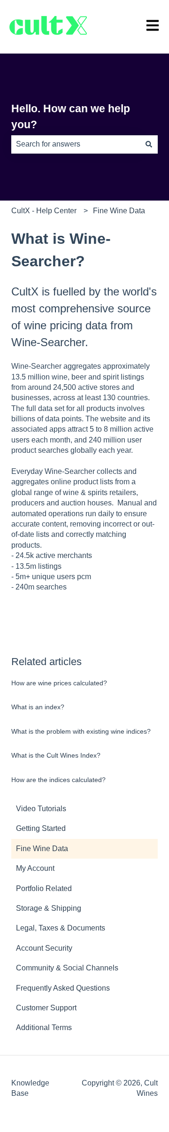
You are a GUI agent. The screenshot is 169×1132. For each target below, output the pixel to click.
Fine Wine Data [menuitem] (42, 849)
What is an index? (37, 707)
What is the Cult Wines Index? (55, 755)
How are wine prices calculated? (59, 683)
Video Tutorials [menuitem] (41, 809)
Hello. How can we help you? (70, 116)
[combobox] (75, 144)
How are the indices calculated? (58, 779)
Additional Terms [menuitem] (44, 1027)
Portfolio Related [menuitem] (44, 888)
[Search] (149, 144)
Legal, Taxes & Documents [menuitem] (60, 928)
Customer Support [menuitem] (46, 1008)
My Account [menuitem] (35, 868)
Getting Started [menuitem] (41, 828)
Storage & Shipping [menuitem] (48, 908)
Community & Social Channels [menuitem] (67, 968)
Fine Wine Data (119, 211)
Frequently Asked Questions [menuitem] (63, 988)
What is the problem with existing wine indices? (81, 731)
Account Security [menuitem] (44, 948)
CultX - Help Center (44, 211)
